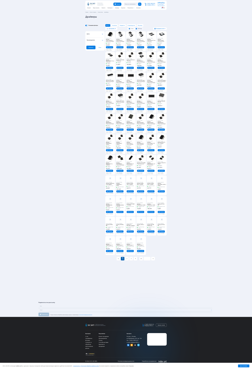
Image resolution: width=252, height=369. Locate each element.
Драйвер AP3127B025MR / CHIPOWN (109, 205)
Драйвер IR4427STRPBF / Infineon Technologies (120, 122)
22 (141, 258)
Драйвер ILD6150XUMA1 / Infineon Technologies (141, 61)
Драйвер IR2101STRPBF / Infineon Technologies (162, 61)
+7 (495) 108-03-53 (150, 3)
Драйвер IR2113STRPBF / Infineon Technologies (131, 81)
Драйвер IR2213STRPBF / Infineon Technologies (151, 102)
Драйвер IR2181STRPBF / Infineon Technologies (131, 102)
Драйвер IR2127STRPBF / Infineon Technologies (151, 81)
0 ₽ (164, 7)
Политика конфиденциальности (126, 361)
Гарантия (123, 7)
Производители (103, 338)
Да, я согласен (243, 366)
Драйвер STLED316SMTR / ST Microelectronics (130, 164)
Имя (41, 306)
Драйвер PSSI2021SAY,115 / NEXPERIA (109, 164)
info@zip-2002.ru (151, 4)
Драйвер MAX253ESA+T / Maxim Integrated (130, 143)
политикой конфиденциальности (85, 314)
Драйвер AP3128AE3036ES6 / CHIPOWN (120, 205)
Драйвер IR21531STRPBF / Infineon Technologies (110, 102)
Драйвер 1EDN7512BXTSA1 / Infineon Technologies (110, 40)
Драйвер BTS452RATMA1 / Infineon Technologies (131, 40)
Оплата (100, 340)
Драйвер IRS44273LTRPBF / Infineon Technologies (151, 122)
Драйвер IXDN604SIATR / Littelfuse (119, 143)
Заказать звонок (161, 325)
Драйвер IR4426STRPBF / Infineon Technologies (110, 122)
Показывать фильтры (93, 25)
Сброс (99, 47)
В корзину (110, 47)
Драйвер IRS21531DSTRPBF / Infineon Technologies (141, 122)
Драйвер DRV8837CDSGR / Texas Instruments (161, 40)
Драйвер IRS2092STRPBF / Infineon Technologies (131, 122)
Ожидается (122, 25)
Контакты (138, 7)
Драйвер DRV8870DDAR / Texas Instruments (110, 61)
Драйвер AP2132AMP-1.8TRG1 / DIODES (162, 184)
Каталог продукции (104, 336)
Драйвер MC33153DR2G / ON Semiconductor (151, 143)
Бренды (117, 7)
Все (107, 25)
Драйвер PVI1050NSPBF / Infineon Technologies (120, 164)
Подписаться (45, 314)
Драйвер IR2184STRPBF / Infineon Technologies (141, 102)
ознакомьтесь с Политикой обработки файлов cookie (86, 366)
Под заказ (140, 25)
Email (41, 310)
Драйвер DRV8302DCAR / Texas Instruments (151, 40)
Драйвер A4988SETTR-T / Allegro (119, 184)
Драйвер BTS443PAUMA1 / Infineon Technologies (120, 40)
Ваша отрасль (96, 7)
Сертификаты (88, 338)
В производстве (131, 25)
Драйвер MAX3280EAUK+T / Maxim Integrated (140, 143)
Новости (103, 7)
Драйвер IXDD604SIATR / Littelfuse (109, 143)
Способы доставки (103, 342)
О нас (86, 336)
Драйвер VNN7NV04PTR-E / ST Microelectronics (151, 164)
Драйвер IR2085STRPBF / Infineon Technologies (151, 61)
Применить (90, 47)
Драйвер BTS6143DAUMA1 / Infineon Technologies (141, 40)
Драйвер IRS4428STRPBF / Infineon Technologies (162, 122)
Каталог (89, 7)
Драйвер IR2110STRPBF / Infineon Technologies (120, 81)
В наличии (114, 25)
